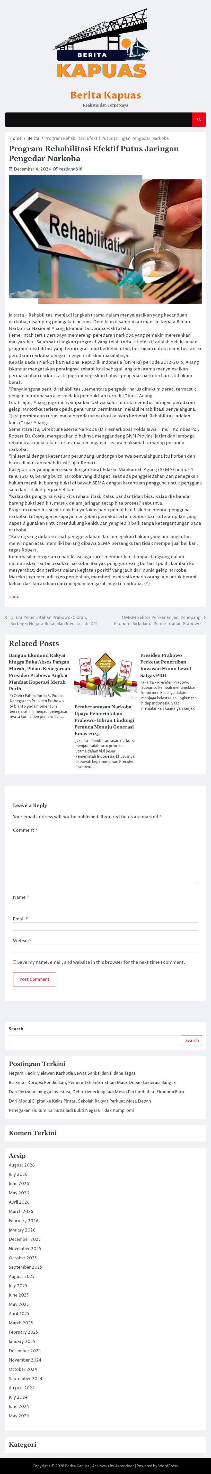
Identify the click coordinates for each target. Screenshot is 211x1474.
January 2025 (22, 1342)
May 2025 (19, 1304)
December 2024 (25, 1351)
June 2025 (19, 1295)
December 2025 (25, 1239)
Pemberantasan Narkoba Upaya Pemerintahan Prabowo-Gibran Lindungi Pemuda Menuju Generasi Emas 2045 (104, 720)
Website (22, 941)
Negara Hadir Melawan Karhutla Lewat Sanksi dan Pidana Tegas (72, 1073)
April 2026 (19, 1202)
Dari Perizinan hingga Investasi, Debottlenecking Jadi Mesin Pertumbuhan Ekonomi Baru (96, 1092)
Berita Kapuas (105, 95)
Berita (14, 597)
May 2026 (19, 1193)
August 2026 (22, 1165)
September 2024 (25, 1379)
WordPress (168, 1466)
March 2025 (21, 1323)
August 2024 (22, 1388)
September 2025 (25, 1267)
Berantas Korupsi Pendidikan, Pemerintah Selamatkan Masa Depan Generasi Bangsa (92, 1083)
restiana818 (70, 169)
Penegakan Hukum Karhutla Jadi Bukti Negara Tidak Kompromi (71, 1110)
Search (16, 1029)
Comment (25, 830)
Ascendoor (124, 1466)
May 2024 (19, 1416)
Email (20, 919)
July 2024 (18, 1397)
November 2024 (25, 1360)
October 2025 (23, 1258)
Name (21, 897)
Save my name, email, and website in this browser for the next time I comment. (101, 962)
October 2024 (23, 1369)
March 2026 (21, 1211)
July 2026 (18, 1174)
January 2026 (22, 1230)
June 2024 (19, 1407)
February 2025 (23, 1332)
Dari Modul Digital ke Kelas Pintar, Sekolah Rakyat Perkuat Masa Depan (80, 1101)
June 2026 (19, 1184)
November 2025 (25, 1249)
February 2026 (23, 1221)
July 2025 (18, 1286)
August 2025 (21, 1276)
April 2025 (19, 1314)
